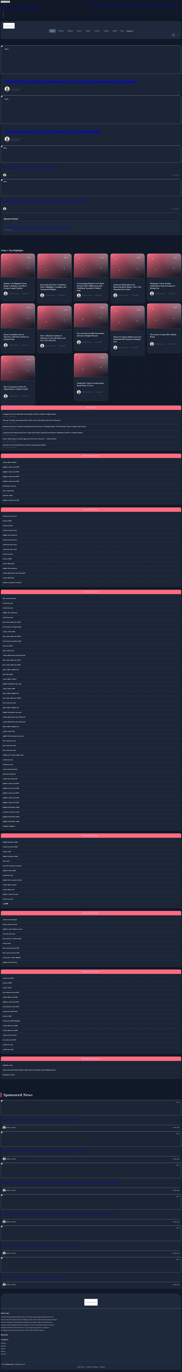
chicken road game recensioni (12, 582)
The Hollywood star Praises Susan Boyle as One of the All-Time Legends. (22, 1330)
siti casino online (8, 674)
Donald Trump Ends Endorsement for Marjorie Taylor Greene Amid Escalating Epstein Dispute (29, 1319)
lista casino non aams (9, 598)
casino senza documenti (10, 769)
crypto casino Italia (9, 731)
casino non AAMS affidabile (11, 1021)
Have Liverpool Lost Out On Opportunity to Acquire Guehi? (16, 388)
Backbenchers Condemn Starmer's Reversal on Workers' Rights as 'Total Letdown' (123, 5)
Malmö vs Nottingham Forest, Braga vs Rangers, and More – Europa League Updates (16, 285)
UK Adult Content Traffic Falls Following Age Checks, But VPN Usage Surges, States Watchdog (71, 81)
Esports (79, 31)
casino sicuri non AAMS (10, 847)
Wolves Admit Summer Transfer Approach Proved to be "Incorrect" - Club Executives (29, 439)
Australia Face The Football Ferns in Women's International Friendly (24, 445)
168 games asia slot (9, 1074)
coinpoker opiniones (9, 826)
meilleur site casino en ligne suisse (13, 755)
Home (52, 31)
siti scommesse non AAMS (11, 992)
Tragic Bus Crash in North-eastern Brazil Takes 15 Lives (90, 384)
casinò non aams (8, 525)
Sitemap (102, 1367)
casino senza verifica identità (12, 957)
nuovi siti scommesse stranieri (12, 866)
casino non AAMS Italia (10, 1011)
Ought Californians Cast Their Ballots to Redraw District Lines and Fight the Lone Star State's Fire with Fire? (46, 201)
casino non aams (8, 603)
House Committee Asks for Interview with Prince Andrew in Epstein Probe (16, 337)
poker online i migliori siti (11, 669)
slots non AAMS (8, 646)
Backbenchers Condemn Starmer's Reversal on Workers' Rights (20, 8)
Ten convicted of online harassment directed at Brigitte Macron (90, 334)
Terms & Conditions (92, 1367)
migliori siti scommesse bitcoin (12, 880)
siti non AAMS (7, 521)
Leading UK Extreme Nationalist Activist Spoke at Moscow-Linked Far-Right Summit (29, 414)
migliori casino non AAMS (11, 467)
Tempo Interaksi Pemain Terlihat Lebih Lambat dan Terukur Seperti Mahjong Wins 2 (29, 1070)
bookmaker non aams (9, 486)
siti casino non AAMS (9, 1040)
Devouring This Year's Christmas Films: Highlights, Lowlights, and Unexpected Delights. (53, 287)
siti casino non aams (9, 934)
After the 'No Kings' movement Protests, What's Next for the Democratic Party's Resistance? (32, 420)
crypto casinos (7, 987)
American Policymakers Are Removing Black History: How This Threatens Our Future (127, 287)
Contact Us (129, 31)
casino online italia (8, 563)
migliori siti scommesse (10, 535)
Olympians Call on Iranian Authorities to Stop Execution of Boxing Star (162, 285)
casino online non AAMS (10, 997)
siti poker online (8, 495)
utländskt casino (8, 1065)
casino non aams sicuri (10, 516)
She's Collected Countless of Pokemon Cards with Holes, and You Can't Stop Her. (53, 338)
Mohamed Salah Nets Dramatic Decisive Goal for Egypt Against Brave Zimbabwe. (25, 1327)
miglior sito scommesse (10, 612)
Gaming (106, 31)
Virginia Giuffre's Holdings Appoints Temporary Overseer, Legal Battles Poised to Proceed (27, 1325)
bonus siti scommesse (9, 774)
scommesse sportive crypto (11, 812)
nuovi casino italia (8, 491)
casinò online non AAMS (10, 1030)
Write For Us (81, 1367)
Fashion (88, 31)
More (122, 31)
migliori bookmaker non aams (12, 684)
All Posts (61, 31)
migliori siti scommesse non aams (13, 736)
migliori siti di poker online (11, 807)
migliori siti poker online (10, 842)
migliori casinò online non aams (12, 929)
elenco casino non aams (10, 924)
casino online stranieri (9, 462)
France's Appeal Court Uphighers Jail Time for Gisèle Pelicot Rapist (77, 5)
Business (70, 31)
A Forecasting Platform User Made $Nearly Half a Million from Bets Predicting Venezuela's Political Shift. (90, 287)
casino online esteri (9, 889)
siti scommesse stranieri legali (12, 627)
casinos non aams (8, 1049)
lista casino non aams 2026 (11, 948)
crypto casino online (9, 631)
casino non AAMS (8, 978)
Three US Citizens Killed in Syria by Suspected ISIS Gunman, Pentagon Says (127, 339)
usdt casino (6, 861)
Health (115, 31)
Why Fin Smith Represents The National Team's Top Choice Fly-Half (30, 168)
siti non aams (7, 943)
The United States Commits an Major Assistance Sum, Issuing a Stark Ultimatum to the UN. (37, 228)
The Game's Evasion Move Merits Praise (163, 336)
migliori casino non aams (10, 894)
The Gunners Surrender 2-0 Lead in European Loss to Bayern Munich (53, 131)
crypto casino (7, 851)
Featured (97, 31)
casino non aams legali (10, 919)
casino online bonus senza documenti (14, 573)
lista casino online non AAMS (12, 622)
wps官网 (5, 904)
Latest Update (5, 1)
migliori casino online (9, 870)
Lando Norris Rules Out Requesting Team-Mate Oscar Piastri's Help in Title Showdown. (27, 1322)
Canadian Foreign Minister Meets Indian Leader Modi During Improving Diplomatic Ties (27, 1317)
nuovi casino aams (8, 650)
